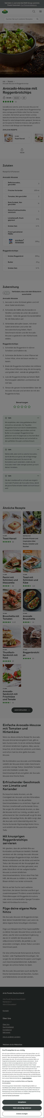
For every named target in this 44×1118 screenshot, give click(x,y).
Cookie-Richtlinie (27, 1078)
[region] (22, 1082)
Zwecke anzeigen (22, 1114)
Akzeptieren (22, 1102)
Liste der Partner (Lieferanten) (10, 1095)
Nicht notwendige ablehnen (22, 1108)
